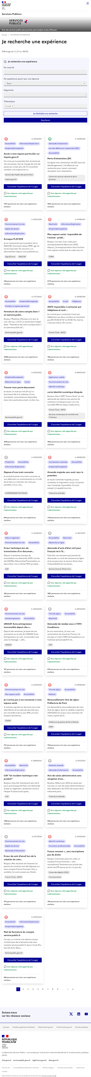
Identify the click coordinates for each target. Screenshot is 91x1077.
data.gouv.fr (54, 1060)
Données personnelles (65, 1068)
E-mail (65, 301)
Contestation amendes (58, 462)
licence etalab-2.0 (48, 1076)
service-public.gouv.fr (22, 1060)
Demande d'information (58, 770)
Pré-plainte (9, 462)
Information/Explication (29, 143)
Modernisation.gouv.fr (45, 1027)
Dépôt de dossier (12, 229)
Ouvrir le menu (87, 3)
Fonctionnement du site (15, 224)
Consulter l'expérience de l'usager (22, 186)
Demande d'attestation (58, 143)
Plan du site (6, 1068)
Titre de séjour (55, 614)
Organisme (9, 90)
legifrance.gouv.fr (39, 1060)
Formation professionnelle (59, 846)
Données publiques (81, 1027)
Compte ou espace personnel (17, 306)
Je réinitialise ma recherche (45, 113)
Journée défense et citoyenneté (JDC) (64, 148)
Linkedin (79, 1014)
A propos (6, 1027)
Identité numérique (56, 386)
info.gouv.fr (6, 1060)
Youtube (86, 1014)
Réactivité (53, 224)
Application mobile (56, 377)
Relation (52, 694)
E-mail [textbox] (8, 106)
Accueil (4, 35)
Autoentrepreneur (12, 618)
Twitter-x (71, 1014)
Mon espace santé (12, 694)
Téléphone (76, 301)
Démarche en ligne (12, 382)
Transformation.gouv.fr (64, 1027)
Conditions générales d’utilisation (23, 1027)
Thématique (9, 101)
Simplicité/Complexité (14, 148)
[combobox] (9, 106)
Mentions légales (48, 1068)
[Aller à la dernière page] (73, 989)
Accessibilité (10, 143)
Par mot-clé (9, 67)
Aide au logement (12, 538)
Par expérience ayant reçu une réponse (21, 78)
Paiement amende (56, 765)
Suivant (68, 989)
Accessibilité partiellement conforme (26, 1068)
